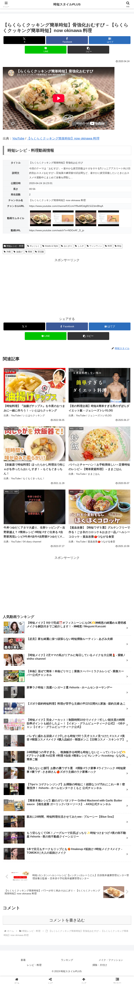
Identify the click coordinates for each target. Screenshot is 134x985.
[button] (88, 50)
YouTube (18, 138)
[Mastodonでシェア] (52, 911)
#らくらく (34, 246)
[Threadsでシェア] (52, 921)
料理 (110, 246)
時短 (119, 246)
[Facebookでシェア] (22, 921)
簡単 (30, 252)
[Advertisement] (67, 287)
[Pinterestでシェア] (52, 930)
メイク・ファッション (111, 960)
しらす (81, 246)
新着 (23, 960)
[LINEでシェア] (22, 930)
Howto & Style (51, 246)
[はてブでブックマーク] (111, 921)
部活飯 (41, 252)
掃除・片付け (99, 965)
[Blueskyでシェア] (82, 911)
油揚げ (19, 252)
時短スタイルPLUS (67, 4)
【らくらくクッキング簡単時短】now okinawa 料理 (63, 138)
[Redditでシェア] (82, 921)
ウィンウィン (96, 246)
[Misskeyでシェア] (111, 911)
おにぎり (68, 246)
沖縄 (8, 252)
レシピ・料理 (34, 965)
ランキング (67, 960)
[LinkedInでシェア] (82, 930)
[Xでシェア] (22, 911)
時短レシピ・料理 (15, 246)
